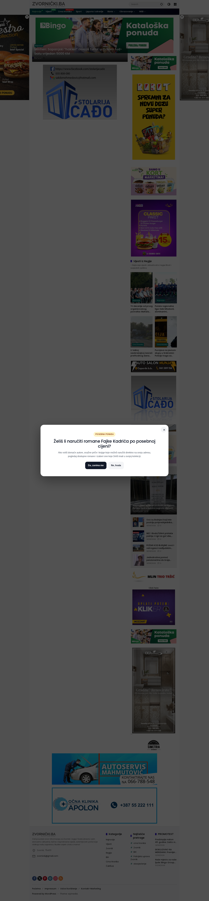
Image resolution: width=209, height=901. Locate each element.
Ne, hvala (116, 465)
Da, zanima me (96, 465)
